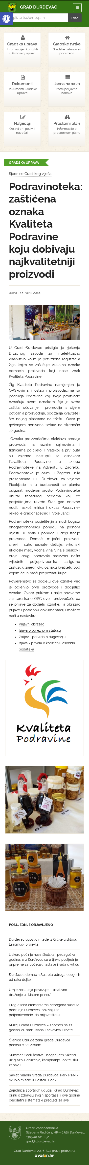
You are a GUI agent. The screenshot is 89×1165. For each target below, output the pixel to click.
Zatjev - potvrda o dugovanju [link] (42, 637)
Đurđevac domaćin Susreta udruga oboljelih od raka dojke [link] (44, 977)
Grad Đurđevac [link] (32, 7)
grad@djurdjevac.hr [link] (40, 1141)
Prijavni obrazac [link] (31, 624)
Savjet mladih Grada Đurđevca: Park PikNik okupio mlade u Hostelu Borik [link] (43, 1077)
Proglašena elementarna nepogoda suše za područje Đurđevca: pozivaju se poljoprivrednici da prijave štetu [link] (44, 1010)
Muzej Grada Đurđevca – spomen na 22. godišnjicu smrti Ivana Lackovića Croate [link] (41, 1027)
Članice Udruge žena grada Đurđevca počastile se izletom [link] (39, 1042)
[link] (6, 18)
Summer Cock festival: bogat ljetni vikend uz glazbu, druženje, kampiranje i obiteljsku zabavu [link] (43, 1060)
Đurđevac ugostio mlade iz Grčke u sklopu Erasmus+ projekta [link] (43, 941)
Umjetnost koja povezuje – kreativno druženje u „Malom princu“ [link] (38, 992)
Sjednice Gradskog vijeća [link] (30, 173)
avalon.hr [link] (44, 1155)
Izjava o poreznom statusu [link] (40, 630)
